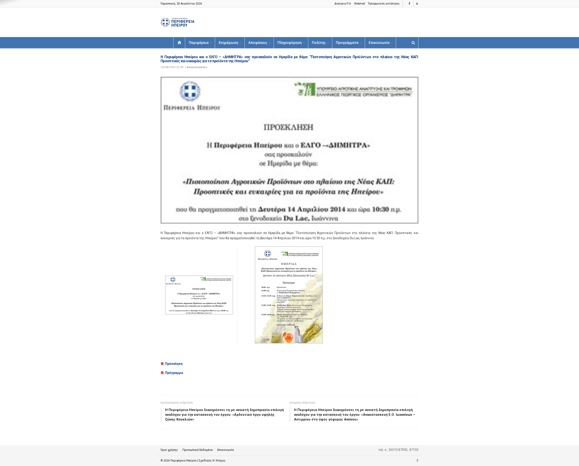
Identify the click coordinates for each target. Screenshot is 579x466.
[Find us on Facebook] (409, 3)
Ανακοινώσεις (197, 67)
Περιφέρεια (199, 43)
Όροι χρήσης (169, 450)
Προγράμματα (347, 43)
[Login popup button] (417, 3)
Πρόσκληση (174, 364)
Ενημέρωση (228, 43)
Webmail (359, 3)
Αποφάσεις (257, 43)
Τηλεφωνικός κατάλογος (384, 3)
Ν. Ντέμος (219, 460)
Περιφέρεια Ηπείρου (184, 460)
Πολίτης (319, 43)
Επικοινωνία (379, 43)
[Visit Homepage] (178, 22)
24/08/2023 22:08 (172, 67)
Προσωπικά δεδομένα (198, 450)
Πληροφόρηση (290, 43)
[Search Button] (413, 42)
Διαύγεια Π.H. (343, 3)
